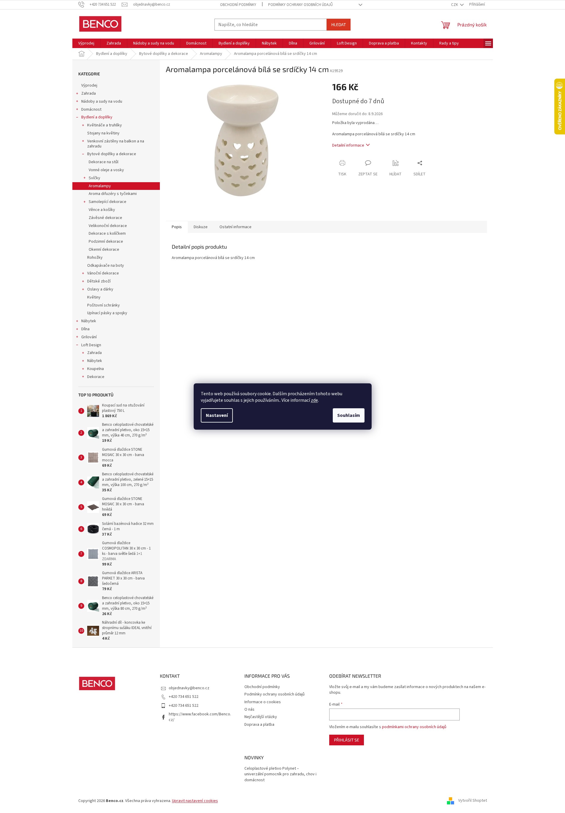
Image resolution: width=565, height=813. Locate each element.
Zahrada (88, 93)
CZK (455, 4)
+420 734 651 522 (183, 697)
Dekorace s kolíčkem (107, 233)
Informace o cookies (262, 702)
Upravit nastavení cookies (195, 801)
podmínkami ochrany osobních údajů (414, 727)
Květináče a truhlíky (104, 125)
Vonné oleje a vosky (106, 170)
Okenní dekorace (104, 250)
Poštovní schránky (103, 305)
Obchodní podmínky (238, 4)
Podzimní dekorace (106, 241)
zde (314, 400)
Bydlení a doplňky (96, 117)
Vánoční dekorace (103, 273)
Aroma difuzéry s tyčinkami (113, 194)
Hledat (338, 24)
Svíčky (94, 178)
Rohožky (95, 258)
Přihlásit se (346, 739)
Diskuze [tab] (201, 227)
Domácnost (91, 109)
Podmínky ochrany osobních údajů (300, 4)
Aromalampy (100, 186)
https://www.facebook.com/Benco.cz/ (200, 717)
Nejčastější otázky (260, 717)
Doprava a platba (259, 725)
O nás (249, 709)
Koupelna (95, 369)
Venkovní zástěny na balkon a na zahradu (115, 143)
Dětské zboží (99, 281)
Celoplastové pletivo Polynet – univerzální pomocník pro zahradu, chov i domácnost (280, 774)
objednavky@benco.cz (189, 688)
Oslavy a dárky (100, 289)
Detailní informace (348, 145)
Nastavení (217, 415)
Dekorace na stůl (103, 162)
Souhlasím (348, 415)
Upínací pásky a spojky (107, 313)
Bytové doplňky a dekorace (111, 154)
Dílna (85, 329)
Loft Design (91, 345)
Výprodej (89, 85)
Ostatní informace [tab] (235, 227)
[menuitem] (86, 43)
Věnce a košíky (102, 210)
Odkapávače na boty (105, 266)
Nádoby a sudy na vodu (101, 101)
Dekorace (95, 377)
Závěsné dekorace (105, 218)
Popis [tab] (177, 227)
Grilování (89, 337)
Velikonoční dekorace (108, 226)
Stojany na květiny (103, 133)
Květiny (94, 297)
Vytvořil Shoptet (472, 801)
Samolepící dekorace (107, 202)
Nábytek (88, 321)
